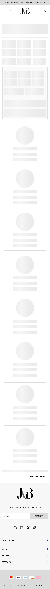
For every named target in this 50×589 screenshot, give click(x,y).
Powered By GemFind (37, 476)
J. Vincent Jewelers (10, 586)
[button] (4, 10)
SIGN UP (39, 516)
